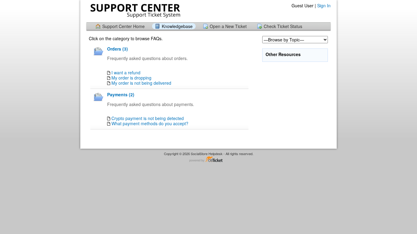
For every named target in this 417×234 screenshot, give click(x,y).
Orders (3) (117, 49)
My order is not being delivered (141, 83)
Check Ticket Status (283, 26)
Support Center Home (123, 26)
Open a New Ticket (228, 26)
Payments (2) (120, 94)
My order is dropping (131, 78)
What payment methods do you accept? (149, 123)
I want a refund (125, 72)
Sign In (324, 5)
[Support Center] (134, 11)
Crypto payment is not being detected (147, 118)
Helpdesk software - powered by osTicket (208, 159)
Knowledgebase (177, 26)
